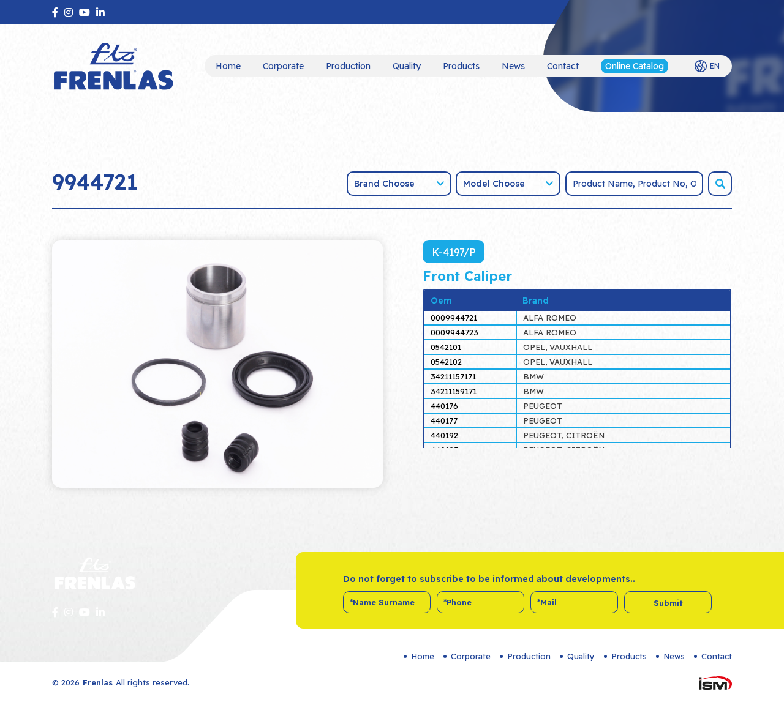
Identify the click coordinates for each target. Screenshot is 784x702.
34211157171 (453, 376)
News (513, 66)
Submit (668, 603)
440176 (444, 406)
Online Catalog (634, 66)
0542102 (446, 362)
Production (348, 66)
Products (461, 66)
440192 (444, 435)
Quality (407, 66)
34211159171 (454, 391)
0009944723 (454, 332)
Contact (563, 66)
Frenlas (98, 682)
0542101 (446, 347)
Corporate (283, 66)
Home (228, 66)
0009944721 (454, 318)
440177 (444, 420)
